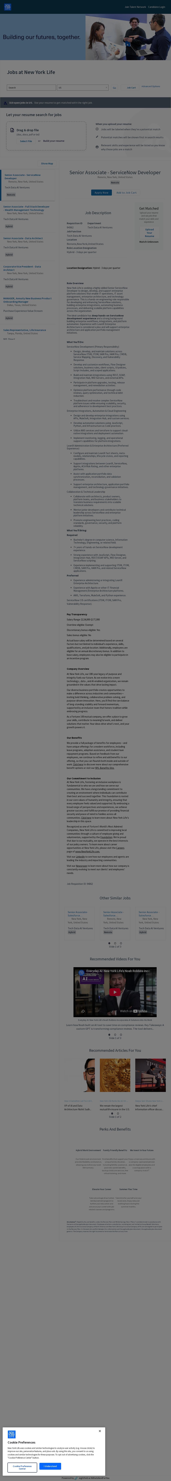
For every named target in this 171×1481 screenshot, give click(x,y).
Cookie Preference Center (22, 1467)
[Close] (100, 1431)
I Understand (50, 1466)
